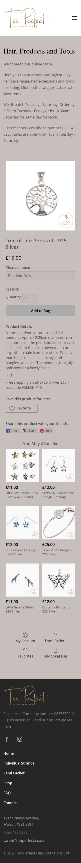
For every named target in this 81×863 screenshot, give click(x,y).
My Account (25, 640)
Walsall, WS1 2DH (18, 824)
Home (8, 753)
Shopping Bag (55, 656)
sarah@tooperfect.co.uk (23, 840)
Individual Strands (18, 763)
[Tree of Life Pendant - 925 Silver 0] (40, 195)
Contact (10, 802)
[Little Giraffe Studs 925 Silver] (22, 580)
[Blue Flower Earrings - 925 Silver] (22, 522)
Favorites (25, 656)
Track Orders (55, 640)
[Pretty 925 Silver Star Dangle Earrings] (58, 465)
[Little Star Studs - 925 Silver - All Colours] (22, 465)
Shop (7, 782)
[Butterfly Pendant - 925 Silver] (58, 580)
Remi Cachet (14, 773)
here (7, 726)
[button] (22, 408)
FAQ (7, 792)
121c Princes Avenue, (21, 818)
